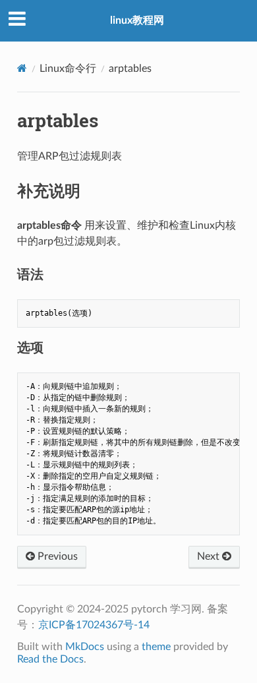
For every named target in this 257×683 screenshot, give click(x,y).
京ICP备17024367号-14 (94, 625)
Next (209, 556)
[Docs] (22, 68)
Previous (56, 556)
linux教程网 (137, 20)
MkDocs (84, 646)
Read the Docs (50, 659)
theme (156, 646)
